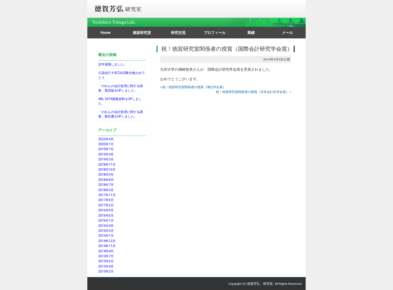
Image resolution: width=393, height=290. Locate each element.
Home (106, 32)
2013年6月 (106, 261)
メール (287, 32)
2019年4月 (106, 154)
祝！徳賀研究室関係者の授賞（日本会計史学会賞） (252, 92)
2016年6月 (106, 216)
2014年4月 (106, 251)
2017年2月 (106, 205)
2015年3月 (106, 231)
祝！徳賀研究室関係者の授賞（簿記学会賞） (194, 87)
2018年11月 (107, 165)
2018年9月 (106, 175)
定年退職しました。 (112, 64)
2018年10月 (107, 170)
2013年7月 (106, 256)
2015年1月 (106, 236)
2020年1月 (106, 144)
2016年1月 (106, 220)
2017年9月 (106, 200)
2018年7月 (106, 185)
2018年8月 (106, 180)
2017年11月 (107, 195)
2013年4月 (106, 266)
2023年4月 (106, 139)
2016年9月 (106, 210)
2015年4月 (106, 226)
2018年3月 (106, 190)
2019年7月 (106, 149)
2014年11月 (107, 246)
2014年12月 (107, 241)
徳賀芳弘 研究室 (260, 283)
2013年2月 (106, 271)
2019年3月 (106, 159)
